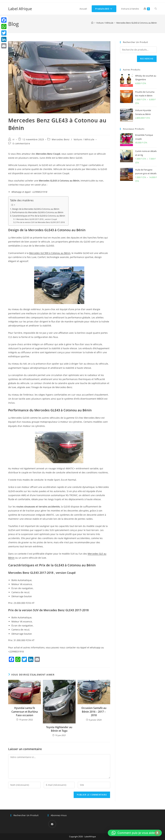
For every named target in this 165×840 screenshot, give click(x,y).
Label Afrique (20, 8)
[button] (135, 833)
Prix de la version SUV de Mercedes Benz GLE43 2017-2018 (40, 222)
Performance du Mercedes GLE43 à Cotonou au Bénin (37, 212)
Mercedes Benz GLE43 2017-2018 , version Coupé (36, 219)
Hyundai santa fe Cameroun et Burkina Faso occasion (24, 711)
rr (14, 139)
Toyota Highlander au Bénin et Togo (59, 728)
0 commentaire (21, 143)
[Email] (4, 46)
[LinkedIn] (4, 39)
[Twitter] (4, 33)
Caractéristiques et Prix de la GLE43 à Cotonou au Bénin (38, 215)
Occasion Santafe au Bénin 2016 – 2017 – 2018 (93, 711)
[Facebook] (52, 824)
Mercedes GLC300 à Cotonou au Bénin (49, 253)
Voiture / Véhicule (84, 139)
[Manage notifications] (157, 832)
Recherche (146, 58)
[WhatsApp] (4, 26)
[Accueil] (92, 22)
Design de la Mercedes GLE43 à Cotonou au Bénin (35, 209)
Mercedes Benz (61, 139)
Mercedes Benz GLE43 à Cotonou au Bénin (136, 22)
